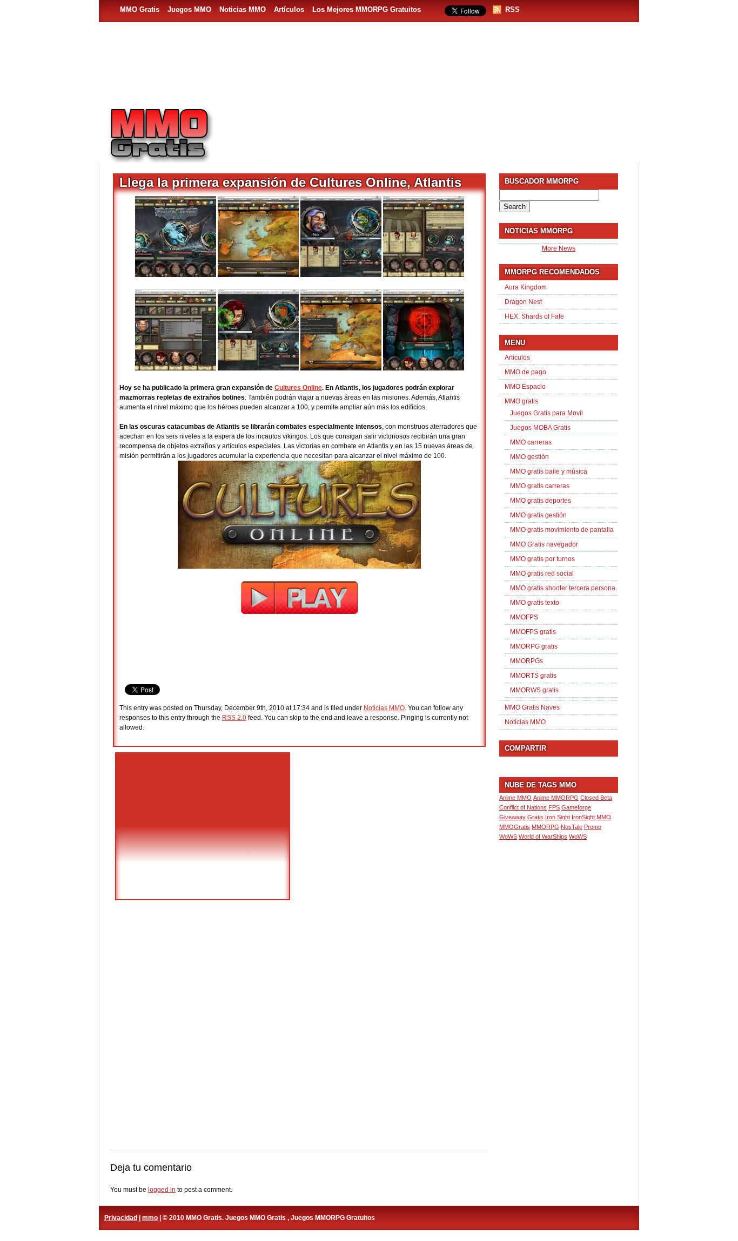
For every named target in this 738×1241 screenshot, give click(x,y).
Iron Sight (557, 817)
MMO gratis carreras (539, 486)
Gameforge (576, 807)
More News (558, 248)
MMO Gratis (139, 9)
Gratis (535, 817)
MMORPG (545, 827)
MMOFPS (524, 617)
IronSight (583, 817)
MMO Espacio (525, 386)
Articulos (517, 357)
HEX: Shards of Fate (534, 316)
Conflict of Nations (523, 807)
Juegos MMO (189, 9)
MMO (603, 817)
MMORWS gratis (534, 690)
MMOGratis (514, 827)
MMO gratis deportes (540, 500)
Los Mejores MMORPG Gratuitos (366, 9)
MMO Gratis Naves (532, 707)
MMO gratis (521, 401)
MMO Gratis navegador (544, 544)
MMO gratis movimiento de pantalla (562, 530)
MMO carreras (531, 442)
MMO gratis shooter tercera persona (562, 588)
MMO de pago (525, 372)
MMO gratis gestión (538, 515)
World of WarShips (543, 836)
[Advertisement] (431, 130)
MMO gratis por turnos (542, 559)
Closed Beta (596, 797)
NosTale (571, 827)
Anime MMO (515, 797)
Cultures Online (298, 388)
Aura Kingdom (526, 287)
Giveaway (512, 817)
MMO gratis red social (542, 573)
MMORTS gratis (533, 675)
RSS (512, 9)
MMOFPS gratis (533, 632)
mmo (150, 1218)
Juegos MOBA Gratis (540, 427)
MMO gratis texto (534, 602)
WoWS (578, 836)
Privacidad (120, 1218)
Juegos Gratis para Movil (546, 413)
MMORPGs (526, 661)
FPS (554, 807)
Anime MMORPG (556, 797)
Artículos (289, 9)
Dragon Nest (523, 302)
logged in (162, 1189)
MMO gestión (529, 457)
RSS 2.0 (234, 717)
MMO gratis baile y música (548, 471)
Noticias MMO (242, 9)
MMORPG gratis (534, 646)
